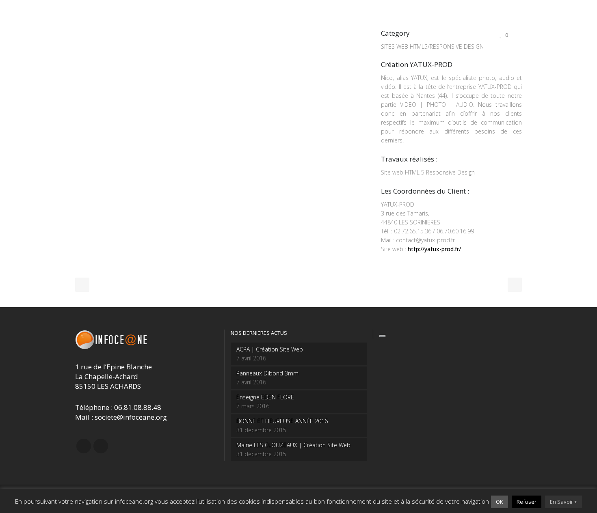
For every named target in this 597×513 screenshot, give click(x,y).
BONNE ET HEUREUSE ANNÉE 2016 (282, 421)
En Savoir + (563, 501)
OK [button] (499, 501)
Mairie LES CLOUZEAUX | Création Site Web (293, 445)
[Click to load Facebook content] (382, 336)
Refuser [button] (526, 501)
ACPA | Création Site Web (269, 349)
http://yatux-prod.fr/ (434, 249)
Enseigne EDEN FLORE (265, 397)
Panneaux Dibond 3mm (267, 373)
